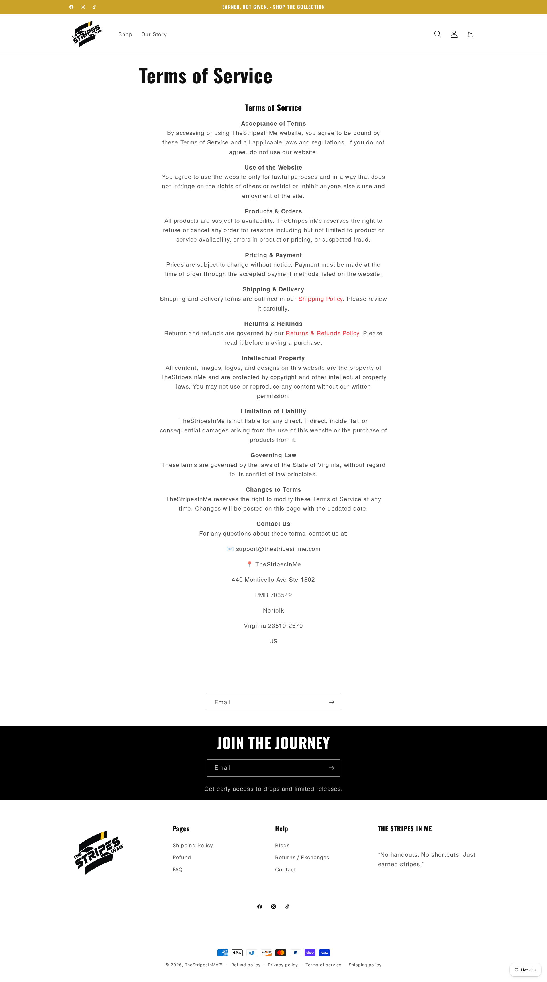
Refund (182, 857)
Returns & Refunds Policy (322, 332)
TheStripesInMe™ (204, 964)
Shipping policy (365, 964)
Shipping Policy (321, 298)
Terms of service (323, 964)
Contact (285, 869)
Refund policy (246, 964)
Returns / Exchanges (302, 857)
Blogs (282, 845)
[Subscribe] (332, 702)
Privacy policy (283, 964)
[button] (438, 34)
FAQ (178, 869)
